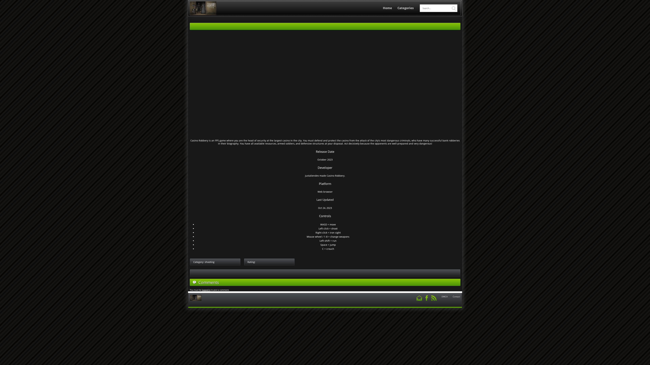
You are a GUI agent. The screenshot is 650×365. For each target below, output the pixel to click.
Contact (456, 296)
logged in (206, 289)
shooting (209, 262)
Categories (405, 8)
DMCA (445, 296)
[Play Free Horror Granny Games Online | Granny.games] (203, 14)
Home (387, 8)
